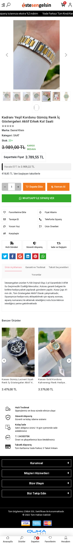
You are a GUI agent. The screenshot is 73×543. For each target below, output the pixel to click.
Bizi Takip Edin (36, 493)
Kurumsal (36, 463)
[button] (7, 54)
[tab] (13, 267)
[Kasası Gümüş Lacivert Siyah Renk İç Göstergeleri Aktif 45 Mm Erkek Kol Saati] (18, 352)
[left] (4, 361)
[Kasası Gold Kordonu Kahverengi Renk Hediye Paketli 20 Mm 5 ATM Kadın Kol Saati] (54, 352)
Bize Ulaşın (36, 483)
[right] (69, 361)
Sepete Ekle (36, 186)
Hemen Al (59, 186)
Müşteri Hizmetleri (36, 473)
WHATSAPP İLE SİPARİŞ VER (38, 198)
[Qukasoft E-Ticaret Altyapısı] (36, 532)
